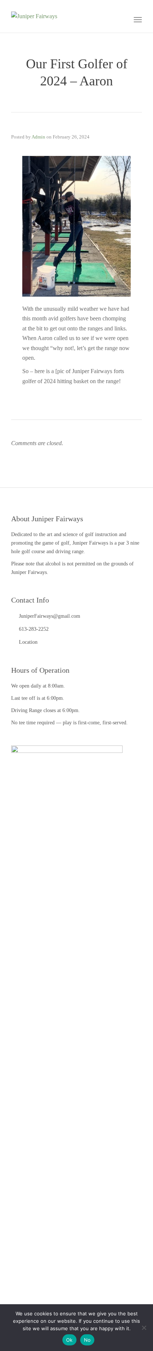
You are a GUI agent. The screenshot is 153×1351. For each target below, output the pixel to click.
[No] (143, 1327)
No (87, 1340)
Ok (69, 1340)
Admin (38, 137)
